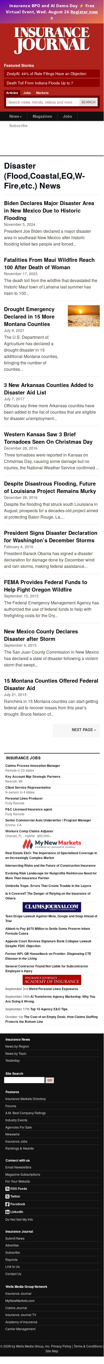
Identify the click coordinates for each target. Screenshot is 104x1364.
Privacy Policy (61, 1346)
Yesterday (12, 1060)
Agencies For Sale (18, 1127)
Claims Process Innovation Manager (32, 765)
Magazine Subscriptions (22, 1174)
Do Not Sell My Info (19, 1219)
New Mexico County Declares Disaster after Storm (41, 634)
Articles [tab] (12, 92)
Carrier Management (20, 1328)
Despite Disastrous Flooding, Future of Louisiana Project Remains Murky (50, 487)
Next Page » (84, 729)
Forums (10, 1106)
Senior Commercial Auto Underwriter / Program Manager (48, 820)
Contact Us (13, 1273)
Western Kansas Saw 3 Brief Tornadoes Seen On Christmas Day (48, 437)
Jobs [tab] (27, 92)
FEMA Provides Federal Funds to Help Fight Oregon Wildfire (45, 585)
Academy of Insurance (21, 1322)
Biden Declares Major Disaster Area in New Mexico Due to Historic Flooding (49, 210)
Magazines (42, 116)
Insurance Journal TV (20, 1314)
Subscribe (18, 125)
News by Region (17, 1046)
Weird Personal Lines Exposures (53, 988)
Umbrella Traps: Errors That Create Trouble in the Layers (48, 885)
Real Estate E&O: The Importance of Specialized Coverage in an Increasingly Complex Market (51, 855)
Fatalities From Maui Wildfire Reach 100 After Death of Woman (49, 263)
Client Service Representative (28, 787)
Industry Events (16, 1120)
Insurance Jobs (16, 1141)
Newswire (12, 1134)
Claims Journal (16, 1307)
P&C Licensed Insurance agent (28, 809)
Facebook (17, 1204)
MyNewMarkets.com (20, 1300)
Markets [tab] (42, 92)
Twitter (15, 1196)
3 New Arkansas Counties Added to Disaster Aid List (48, 388)
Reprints (11, 1259)
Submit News (14, 1238)
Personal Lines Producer (24, 798)
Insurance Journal (18, 1293)
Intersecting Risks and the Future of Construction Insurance (50, 865)
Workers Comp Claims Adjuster (29, 831)
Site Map (51, 1351)
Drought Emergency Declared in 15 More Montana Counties (29, 316)
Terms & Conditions (88, 1346)
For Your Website (17, 1181)
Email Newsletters (18, 1167)
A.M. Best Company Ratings (25, 1112)
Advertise (12, 1245)
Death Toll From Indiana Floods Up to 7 (40, 82)
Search (88, 102)
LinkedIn (16, 1211)
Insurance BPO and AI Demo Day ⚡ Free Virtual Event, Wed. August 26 (52, 11)
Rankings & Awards (19, 1148)
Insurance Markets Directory (25, 1098)
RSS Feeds (18, 1188)
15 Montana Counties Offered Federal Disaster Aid (51, 684)
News (14, 116)
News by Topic (15, 1053)
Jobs (67, 116)
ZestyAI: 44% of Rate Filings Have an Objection (46, 73)
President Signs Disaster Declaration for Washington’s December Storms (50, 536)
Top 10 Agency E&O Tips (49, 1009)
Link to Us (12, 1266)
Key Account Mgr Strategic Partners (32, 776)
